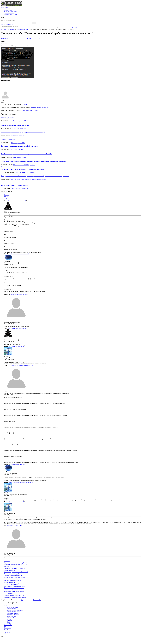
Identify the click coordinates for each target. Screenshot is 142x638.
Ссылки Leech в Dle (8, 140)
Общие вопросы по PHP (23, 29)
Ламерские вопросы (44, 38)
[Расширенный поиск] (17, 26)
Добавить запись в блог (10, 14)
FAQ (5, 605)
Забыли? (3, 24)
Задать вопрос (5, 7)
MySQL (9, 623)
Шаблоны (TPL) (11, 616)
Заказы (6, 196)
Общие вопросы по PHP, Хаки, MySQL (26, 172)
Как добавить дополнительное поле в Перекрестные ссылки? (22, 169)
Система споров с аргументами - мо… (15, 595)
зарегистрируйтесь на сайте (30, 110)
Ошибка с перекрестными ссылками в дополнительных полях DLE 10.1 (26, 154)
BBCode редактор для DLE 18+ (13, 580)
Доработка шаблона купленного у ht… (15, 563)
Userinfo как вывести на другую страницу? (21, 482)
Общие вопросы (11, 608)
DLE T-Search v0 (9, 593)
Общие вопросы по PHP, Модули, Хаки (24, 165)
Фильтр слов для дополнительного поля (15, 125)
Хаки (36, 38)
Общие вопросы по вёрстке (15, 610)
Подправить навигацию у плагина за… (15, 568)
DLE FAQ (3, 29)
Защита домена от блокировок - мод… (15, 586)
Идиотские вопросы (13, 614)
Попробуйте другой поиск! (78, 27)
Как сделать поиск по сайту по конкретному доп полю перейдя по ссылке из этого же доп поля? (35, 176)
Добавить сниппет (9, 13)
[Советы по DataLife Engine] (11, 5)
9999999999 (4, 38)
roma (2, 105)
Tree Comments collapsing (11, 584)
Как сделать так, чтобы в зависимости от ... (21, 365)
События (6, 195)
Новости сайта (8, 625)
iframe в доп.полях (7, 118)
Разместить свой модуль (10, 11)
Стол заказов (7, 628)
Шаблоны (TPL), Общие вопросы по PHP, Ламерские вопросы (28, 179)
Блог (5, 626)
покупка (7, 561)
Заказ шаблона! (8, 566)
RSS (22, 600)
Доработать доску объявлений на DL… (15, 564)
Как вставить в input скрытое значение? (15, 185)
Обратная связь (8, 633)
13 (1, 122)
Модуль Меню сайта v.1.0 (16, 346)
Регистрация (9, 24)
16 (1, 166)
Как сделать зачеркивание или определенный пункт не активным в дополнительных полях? (34, 162)
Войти (33, 23)
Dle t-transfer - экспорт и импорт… (14, 588)
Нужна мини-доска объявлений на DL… (16, 572)
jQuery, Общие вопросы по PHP (20, 188)
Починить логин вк (10, 570)
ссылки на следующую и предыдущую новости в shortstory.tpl (23, 132)
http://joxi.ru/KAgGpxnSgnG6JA (40, 107)
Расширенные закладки (18, 464)
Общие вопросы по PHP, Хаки (21, 121)
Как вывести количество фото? (17, 201)
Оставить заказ (8, 10)
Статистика (7, 632)
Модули (32, 38)
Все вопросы (11, 29)
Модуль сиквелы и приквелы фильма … (15, 577)
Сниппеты (7, 631)
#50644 (25, 105)
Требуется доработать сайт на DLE (14, 575)
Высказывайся (37, 600)
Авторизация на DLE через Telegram (14, 591)
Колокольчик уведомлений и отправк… (15, 597)
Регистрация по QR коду (11, 574)
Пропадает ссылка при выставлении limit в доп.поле (19, 146)
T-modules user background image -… (14, 589)
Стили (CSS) (10, 617)
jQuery (9, 619)
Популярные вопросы (13, 607)
